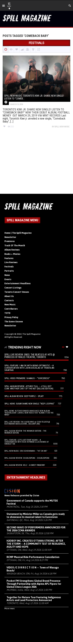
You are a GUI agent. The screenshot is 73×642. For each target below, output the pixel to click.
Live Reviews (11, 262)
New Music (9, 304)
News (7, 275)
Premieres (9, 241)
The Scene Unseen (13, 321)
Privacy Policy (11, 317)
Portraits (9, 271)
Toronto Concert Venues (16, 292)
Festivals (9, 266)
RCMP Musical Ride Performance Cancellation (33, 557)
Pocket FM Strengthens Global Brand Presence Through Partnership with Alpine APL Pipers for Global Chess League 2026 (34, 583)
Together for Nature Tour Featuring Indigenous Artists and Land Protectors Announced (34, 599)
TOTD (7, 313)
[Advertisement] (36, 164)
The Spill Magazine (31, 334)
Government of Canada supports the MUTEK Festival (32, 502)
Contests (9, 300)
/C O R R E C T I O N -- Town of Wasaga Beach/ (33, 569)
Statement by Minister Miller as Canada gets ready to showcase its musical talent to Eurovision (36, 515)
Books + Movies (12, 254)
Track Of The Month (14, 245)
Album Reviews (12, 250)
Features (8, 258)
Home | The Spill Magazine (18, 233)
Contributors (11, 309)
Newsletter (10, 237)
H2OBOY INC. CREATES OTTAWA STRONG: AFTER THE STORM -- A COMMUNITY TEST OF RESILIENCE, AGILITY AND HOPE (36, 543)
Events (7, 279)
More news (9, 608)
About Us (9, 296)
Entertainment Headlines (17, 283)
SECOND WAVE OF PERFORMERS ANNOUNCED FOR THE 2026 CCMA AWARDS (36, 529)
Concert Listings (12, 288)
